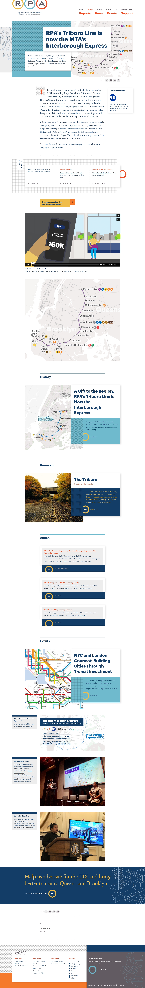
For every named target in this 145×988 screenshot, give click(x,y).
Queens (25, 726)
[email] (114, 80)
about (81, 10)
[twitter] (107, 80)
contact (108, 10)
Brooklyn (17, 726)
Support (127, 13)
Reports (85, 13)
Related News (20, 164)
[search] (116, 10)
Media (39, 184)
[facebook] (110, 80)
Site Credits (119, 985)
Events (112, 13)
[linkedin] (118, 80)
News (99, 13)
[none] (41, 176)
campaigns (90, 10)
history (99, 10)
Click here (113, 104)
